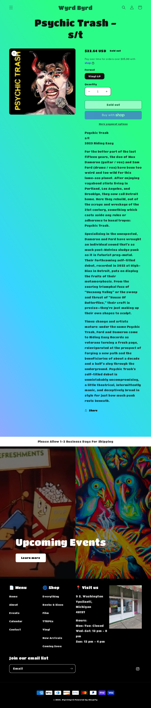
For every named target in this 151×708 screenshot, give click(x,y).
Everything (51, 596)
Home (13, 596)
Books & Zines (53, 604)
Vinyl (46, 629)
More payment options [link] (113, 124)
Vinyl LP (96, 77)
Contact (15, 629)
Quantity (91, 84)
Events (14, 612)
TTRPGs (48, 621)
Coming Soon (52, 646)
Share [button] (93, 410)
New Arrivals (52, 637)
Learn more (30, 557)
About (13, 604)
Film (46, 612)
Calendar (15, 621)
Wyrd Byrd (68, 700)
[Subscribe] (71, 668)
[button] (11, 7)
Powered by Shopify (86, 700)
